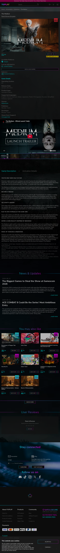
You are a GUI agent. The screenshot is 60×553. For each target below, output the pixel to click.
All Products (20, 513)
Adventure (16, 9)
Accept (17, 463)
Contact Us (32, 521)
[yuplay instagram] (30, 476)
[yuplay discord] (20, 476)
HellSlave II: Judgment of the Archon (48, 367)
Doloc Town (24, 366)
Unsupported (5, 117)
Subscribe (24, 467)
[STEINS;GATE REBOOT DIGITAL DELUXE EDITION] (49, 338)
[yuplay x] (35, 476)
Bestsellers (20, 516)
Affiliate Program (33, 516)
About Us (4, 513)
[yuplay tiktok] (25, 476)
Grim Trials (24, 345)
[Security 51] (10, 359)
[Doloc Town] (30, 359)
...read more (54, 295)
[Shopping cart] (53, 4)
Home (3, 9)
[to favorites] (55, 54)
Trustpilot (4, 536)
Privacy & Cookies (7, 518)
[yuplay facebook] (39, 476)
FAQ (30, 518)
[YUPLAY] (5, 4)
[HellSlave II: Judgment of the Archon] (49, 359)
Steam (6, 62)
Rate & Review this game (8, 16)
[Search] (38, 4)
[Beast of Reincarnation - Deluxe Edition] (10, 381)
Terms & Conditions (18, 463)
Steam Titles (20, 521)
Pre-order (14, 350)
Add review (30, 428)
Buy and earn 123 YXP (52, 56)
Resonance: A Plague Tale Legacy (8, 346)
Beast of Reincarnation (27, 388)
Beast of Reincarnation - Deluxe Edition (10, 388)
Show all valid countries (30, 69)
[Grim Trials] (30, 338)
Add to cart (33, 350)
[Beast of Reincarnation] (30, 381)
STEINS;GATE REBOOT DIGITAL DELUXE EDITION (49, 346)
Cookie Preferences (7, 521)
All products (9, 9)
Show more (30, 402)
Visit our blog (38, 467)
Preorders (20, 518)
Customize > (48, 547)
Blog (30, 513)
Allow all (48, 541)
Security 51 (4, 366)
